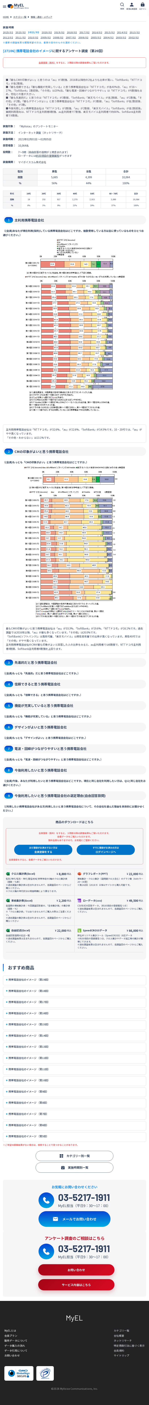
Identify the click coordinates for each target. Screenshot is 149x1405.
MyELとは (10, 1330)
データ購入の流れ (14, 1345)
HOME (6, 16)
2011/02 (20, 37)
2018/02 (72, 32)
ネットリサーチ (123, 1340)
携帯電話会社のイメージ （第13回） (29, 1046)
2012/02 (8, 37)
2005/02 (96, 37)
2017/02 (84, 32)
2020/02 (47, 32)
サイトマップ (121, 1355)
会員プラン (10, 1335)
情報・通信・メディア (41, 16)
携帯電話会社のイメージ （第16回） (29, 1013)
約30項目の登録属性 (47, 156)
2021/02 (33, 32)
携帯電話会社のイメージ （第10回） (29, 1080)
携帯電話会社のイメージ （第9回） (29, 1091)
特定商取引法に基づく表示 (129, 1345)
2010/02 (33, 37)
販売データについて (15, 1340)
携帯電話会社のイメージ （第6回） (29, 1125)
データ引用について (15, 1350)
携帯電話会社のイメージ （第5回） (29, 1136)
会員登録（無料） (47, 62)
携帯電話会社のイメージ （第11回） (29, 1069)
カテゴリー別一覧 (78, 1156)
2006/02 (83, 37)
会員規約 (119, 1350)
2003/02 (121, 37)
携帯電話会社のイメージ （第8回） (29, 1102)
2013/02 (135, 32)
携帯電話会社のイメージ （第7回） (29, 1114)
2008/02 (58, 37)
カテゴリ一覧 (19, 16)
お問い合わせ (12, 1355)
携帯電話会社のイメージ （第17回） (29, 1002)
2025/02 (8, 32)
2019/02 (59, 32)
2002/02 (133, 37)
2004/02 (108, 37)
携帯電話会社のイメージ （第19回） (29, 979)
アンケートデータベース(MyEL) (18, 6)
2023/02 (20, 32)
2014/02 (122, 32)
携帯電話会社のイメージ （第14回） (29, 1035)
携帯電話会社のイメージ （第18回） (29, 991)
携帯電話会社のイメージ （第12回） (29, 1058)
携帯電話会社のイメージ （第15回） (29, 1024)
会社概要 (119, 1335)
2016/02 (97, 32)
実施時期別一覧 (78, 1167)
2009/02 (46, 37)
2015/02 (109, 32)
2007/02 (71, 37)
